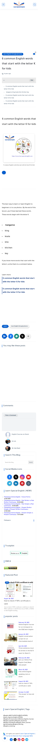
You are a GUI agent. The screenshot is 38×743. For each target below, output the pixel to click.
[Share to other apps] (28, 336)
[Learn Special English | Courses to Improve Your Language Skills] (19, 4)
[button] (10, 336)
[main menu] (3, 4)
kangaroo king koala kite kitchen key (17, 92)
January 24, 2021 (23, 634)
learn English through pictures (12, 54)
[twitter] (15, 477)
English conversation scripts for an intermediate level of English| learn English (26, 639)
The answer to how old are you (26, 696)
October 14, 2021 (24, 692)
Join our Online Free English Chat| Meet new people (25, 662)
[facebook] (9, 477)
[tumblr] (28, 483)
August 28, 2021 (9, 598)
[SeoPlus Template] (4, 734)
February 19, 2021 (24, 622)
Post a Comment (10, 415)
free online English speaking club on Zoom (25, 674)
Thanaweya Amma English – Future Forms (17, 497)
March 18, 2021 (23, 670)
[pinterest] (22, 483)
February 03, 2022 (24, 658)
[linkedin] (15, 483)
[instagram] (22, 477)
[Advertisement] (19, 32)
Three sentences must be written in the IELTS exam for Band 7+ (26, 651)
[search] (34, 4)
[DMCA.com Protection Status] (10, 569)
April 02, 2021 (23, 646)
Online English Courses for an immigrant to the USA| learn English (26, 627)
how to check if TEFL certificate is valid (17, 602)
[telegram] (9, 483)
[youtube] (28, 477)
